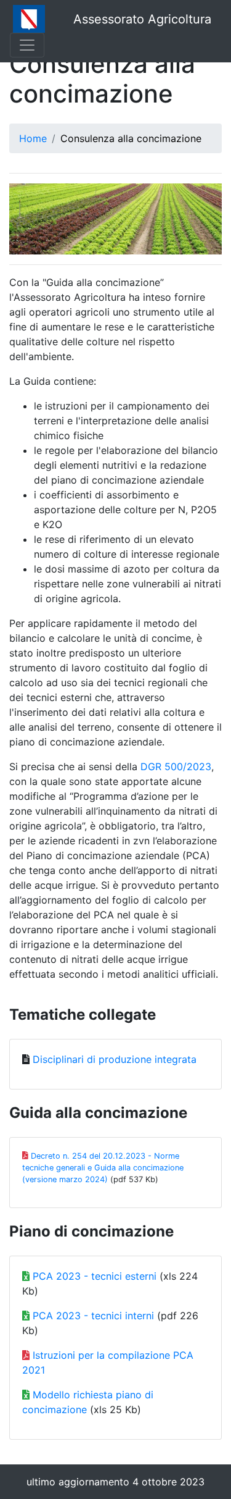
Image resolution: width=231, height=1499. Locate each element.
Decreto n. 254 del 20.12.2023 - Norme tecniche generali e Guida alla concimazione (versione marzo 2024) (103, 1167)
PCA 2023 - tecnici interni (93, 1315)
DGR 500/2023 (175, 766)
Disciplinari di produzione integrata (115, 1059)
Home (33, 138)
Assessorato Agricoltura (142, 19)
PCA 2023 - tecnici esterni (94, 1276)
